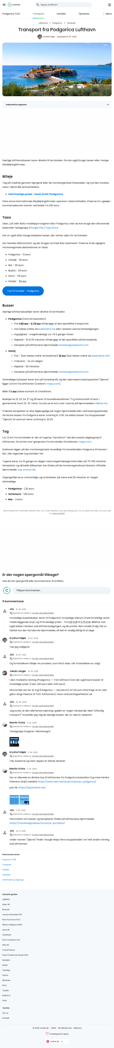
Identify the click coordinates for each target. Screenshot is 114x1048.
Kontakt (5, 1018)
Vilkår (53, 1028)
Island (5, 975)
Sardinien (6, 935)
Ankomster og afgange (13, 879)
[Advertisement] (57, 133)
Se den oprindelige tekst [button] (43, 613)
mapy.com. (85, 441)
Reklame (77, 1028)
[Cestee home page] (14, 5)
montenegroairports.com (73, 345)
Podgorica (57, 23)
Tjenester (84, 13)
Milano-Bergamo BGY (12, 924)
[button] (4, 4)
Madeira (6, 960)
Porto (4, 1000)
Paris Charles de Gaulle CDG (15, 955)
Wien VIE (6, 904)
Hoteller (61, 13)
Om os (5, 1013)
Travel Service (8, 950)
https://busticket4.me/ (32, 787)
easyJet (6, 929)
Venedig (6, 970)
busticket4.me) (101, 355)
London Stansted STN (12, 914)
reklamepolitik (59, 513)
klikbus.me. (101, 403)
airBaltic (6, 899)
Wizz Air (5, 945)
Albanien (6, 980)
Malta (5, 965)
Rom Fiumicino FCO (11, 919)
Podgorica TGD (11, 13)
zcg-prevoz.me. (27, 469)
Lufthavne (43, 23)
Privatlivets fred (65, 1028)
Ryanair (6, 909)
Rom (4, 985)
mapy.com (53, 383)
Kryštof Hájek (49, 36)
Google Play (37, 227)
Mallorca (6, 995)
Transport (38, 13)
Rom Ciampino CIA (11, 940)
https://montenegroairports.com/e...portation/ (37, 823)
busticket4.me (46, 329)
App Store (52, 227)
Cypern (5, 990)
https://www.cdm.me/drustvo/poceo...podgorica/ (67, 781)
